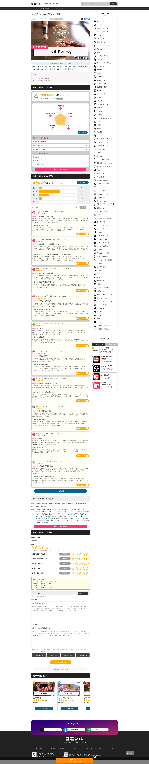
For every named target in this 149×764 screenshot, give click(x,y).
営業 (47, 522)
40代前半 (70, 503)
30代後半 (64, 503)
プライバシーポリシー (42, 748)
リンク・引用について (74, 748)
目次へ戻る (130, 753)
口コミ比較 (82, 132)
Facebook (74, 729)
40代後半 (77, 503)
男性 (37, 506)
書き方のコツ (83, 593)
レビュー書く (83, 182)
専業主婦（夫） (40, 522)
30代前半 (57, 503)
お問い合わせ (99, 748)
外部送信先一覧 (87, 748)
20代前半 (44, 503)
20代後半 (51, 503)
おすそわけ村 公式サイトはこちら (74, 760)
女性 (40, 506)
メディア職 (75, 513)
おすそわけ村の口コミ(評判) (42, 80)
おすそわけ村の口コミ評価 (42, 78)
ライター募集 (109, 748)
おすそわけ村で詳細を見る (61, 169)
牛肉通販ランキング (49, 98)
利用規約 (53, 748)
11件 (69, 63)
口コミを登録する (60, 662)
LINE (97, 729)
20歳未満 (38, 503)
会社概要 (62, 748)
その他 (47, 518)
